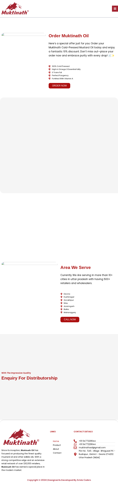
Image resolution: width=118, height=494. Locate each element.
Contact (57, 452)
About (56, 449)
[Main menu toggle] (115, 9)
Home (56, 441)
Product (57, 445)
